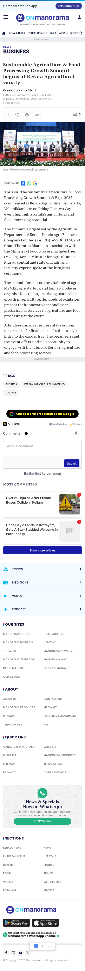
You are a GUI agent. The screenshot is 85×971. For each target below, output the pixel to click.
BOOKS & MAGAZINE (57, 668)
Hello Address (54, 634)
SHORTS (49, 890)
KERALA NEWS (17, 33)
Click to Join (42, 821)
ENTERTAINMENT (37, 33)
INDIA (53, 33)
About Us (10, 699)
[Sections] (5, 17)
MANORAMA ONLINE (16, 634)
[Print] (27, 115)
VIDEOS (8, 882)
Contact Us (53, 699)
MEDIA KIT (50, 707)
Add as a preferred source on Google (45, 414)
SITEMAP (9, 764)
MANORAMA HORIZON (18, 642)
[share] (17, 115)
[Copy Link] (37, 115)
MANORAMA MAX (55, 659)
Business (16, 51)
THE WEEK (9, 651)
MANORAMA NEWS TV (58, 651)
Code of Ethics (55, 772)
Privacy (9, 716)
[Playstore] (16, 923)
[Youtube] (21, 953)
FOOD (7, 873)
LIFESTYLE (50, 856)
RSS (46, 725)
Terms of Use (12, 725)
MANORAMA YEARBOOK (19, 659)
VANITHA (49, 642)
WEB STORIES (52, 882)
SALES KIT (50, 747)
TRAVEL (48, 873)
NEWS (47, 848)
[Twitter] (28, 953)
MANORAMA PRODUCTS (19, 707)
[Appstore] (45, 923)
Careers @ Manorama (60, 716)
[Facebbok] (6, 953)
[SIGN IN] (79, 17)
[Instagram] (13, 953)
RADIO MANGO (13, 668)
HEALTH (8, 865)
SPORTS (49, 865)
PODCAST (9, 890)
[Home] (4, 33)
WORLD (63, 33)
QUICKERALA (11, 677)
